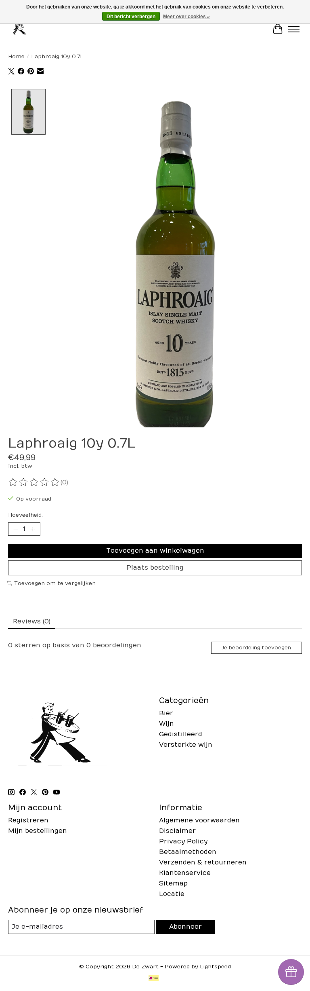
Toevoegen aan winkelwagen (155, 550)
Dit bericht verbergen (131, 16)
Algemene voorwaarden (199, 820)
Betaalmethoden (187, 852)
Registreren (28, 820)
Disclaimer (177, 831)
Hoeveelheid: (25, 515)
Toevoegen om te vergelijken (55, 583)
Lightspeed (215, 967)
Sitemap (173, 883)
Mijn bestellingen (37, 831)
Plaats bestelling (155, 567)
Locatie (171, 894)
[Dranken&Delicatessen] (19, 29)
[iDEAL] (154, 979)
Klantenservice (185, 873)
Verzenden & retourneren (203, 862)
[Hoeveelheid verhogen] (32, 529)
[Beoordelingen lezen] (34, 482)
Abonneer (185, 926)
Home (16, 56)
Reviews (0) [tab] (31, 621)
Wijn (166, 723)
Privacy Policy (183, 841)
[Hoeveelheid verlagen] (15, 529)
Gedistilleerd (180, 734)
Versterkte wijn (185, 744)
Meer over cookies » (186, 16)
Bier (166, 713)
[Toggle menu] (294, 29)
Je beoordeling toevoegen (256, 647)
